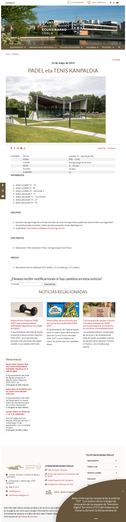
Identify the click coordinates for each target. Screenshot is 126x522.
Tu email (15, 284)
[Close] (124, 491)
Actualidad (91, 47)
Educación (91, 479)
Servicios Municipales (70, 47)
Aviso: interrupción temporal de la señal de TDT (96, 500)
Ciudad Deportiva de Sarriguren (60, 480)
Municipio (106, 47)
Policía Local (92, 466)
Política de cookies (29, 516)
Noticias (15, 54)
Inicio (8, 54)
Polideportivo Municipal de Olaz (60, 484)
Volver (117, 59)
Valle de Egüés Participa (57, 470)
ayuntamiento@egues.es (19, 495)
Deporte (102, 148)
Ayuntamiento (16, 47)
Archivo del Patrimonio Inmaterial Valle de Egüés (62, 475)
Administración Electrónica (41, 47)
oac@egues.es (15, 491)
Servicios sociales (94, 473)
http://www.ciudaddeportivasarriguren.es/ (45, 228)
